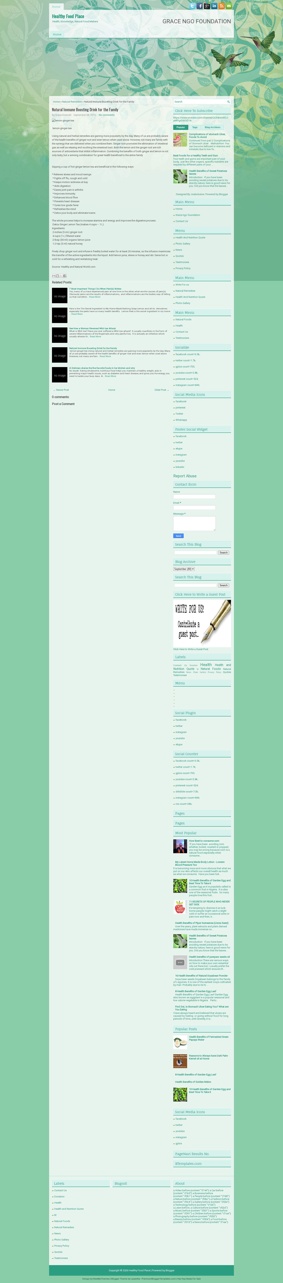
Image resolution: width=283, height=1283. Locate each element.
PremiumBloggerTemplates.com (159, 1279)
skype (179, 448)
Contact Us (182, 221)
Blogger (223, 194)
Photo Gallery (183, 243)
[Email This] (54, 276)
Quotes (180, 256)
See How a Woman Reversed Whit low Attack (92, 328)
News (179, 249)
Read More (94, 296)
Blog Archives (212, 127)
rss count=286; (184, 803)
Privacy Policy (183, 268)
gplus (179, 1143)
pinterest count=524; (187, 378)
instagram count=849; (188, 385)
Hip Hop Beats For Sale (189, 1279)
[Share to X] (61, 276)
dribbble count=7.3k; (187, 791)
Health (179, 325)
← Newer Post (61, 389)
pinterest (180, 407)
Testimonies (182, 262)
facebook (181, 401)
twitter (179, 442)
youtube (180, 460)
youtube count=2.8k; (187, 372)
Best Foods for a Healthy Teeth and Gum (195, 155)
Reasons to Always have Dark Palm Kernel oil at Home (208, 1057)
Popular (181, 127)
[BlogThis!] (57, 276)
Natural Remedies (72, 101)
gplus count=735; (185, 366)
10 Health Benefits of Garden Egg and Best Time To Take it (210, 882)
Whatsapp (181, 419)
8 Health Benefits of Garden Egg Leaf (195, 991)
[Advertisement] (141, 67)
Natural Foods (183, 319)
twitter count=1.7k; (186, 360)
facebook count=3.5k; (188, 354)
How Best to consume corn (204, 840)
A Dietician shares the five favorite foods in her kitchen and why (102, 368)
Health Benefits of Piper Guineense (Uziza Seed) (202, 923)
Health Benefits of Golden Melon (193, 1081)
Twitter (179, 413)
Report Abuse (185, 476)
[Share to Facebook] (65, 276)
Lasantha (135, 1279)
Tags (195, 127)
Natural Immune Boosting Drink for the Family (85, 109)
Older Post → (162, 389)
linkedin (180, 467)
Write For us (182, 284)
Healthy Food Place (68, 16)
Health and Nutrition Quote (69, 1208)
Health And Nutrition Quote (190, 237)
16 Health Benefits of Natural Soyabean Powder (201, 975)
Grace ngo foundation (188, 215)
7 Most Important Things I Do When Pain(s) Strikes (95, 288)
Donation (194, 665)
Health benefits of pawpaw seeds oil (209, 956)
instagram (181, 454)
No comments (107, 115)
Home (56, 6)
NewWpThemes (101, 1279)
